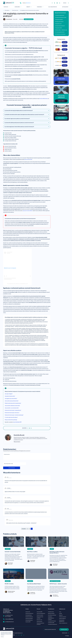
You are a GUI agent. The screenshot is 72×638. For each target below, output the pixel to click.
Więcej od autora (17, 441)
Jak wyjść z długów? (8, 393)
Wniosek (64, 42)
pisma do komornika (28, 159)
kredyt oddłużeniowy (43, 98)
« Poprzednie (24, 528)
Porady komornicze (29, 19)
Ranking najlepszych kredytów (50, 629)
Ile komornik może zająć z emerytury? (12, 412)
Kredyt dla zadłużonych (60, 15)
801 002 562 (28, 2)
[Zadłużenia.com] (8, 2)
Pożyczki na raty (59, 23)
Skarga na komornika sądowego (11, 419)
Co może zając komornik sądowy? (11, 417)
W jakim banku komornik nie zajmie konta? (13, 403)
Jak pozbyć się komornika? (10, 396)
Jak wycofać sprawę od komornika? (11, 400)
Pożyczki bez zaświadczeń (60, 34)
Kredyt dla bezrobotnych (60, 25)
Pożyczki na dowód (59, 19)
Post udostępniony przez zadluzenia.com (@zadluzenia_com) (17, 283)
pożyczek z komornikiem (27, 210)
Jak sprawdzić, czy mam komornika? (12, 407)
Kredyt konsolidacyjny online (61, 17)
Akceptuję (2, 636)
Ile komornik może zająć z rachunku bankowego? (14, 415)
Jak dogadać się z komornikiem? (11, 398)
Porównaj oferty (64, 629)
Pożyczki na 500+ (59, 27)
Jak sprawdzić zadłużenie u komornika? (12, 405)
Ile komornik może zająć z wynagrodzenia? (13, 410)
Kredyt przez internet (59, 21)
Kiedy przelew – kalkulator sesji (61, 29)
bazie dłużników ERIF (17, 422)
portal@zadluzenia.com (9, 621)
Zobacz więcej (61, 82)
